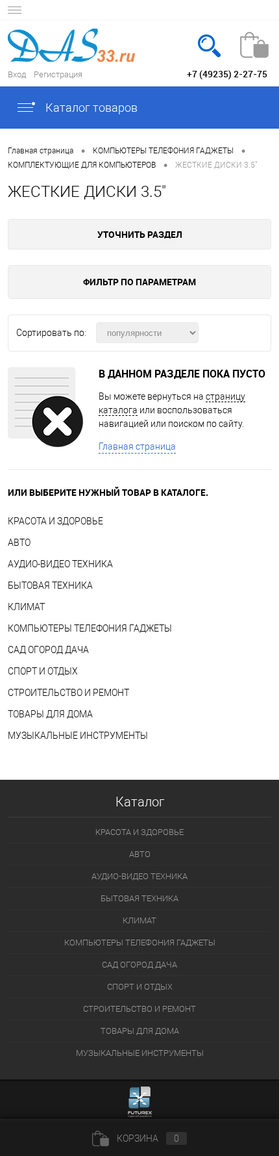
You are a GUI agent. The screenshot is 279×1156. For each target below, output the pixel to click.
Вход (17, 74)
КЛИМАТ (26, 607)
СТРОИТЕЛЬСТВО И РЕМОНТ (68, 692)
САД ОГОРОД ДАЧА (48, 650)
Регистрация (58, 74)
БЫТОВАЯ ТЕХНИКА (50, 585)
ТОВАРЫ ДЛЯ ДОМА (50, 714)
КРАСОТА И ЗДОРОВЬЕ (55, 521)
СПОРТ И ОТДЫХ (43, 671)
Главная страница (137, 446)
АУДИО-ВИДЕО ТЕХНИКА (60, 564)
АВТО (19, 542)
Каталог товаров (90, 107)
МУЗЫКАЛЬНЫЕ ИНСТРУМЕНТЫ (78, 735)
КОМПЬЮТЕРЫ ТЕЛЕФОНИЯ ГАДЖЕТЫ (90, 628)
